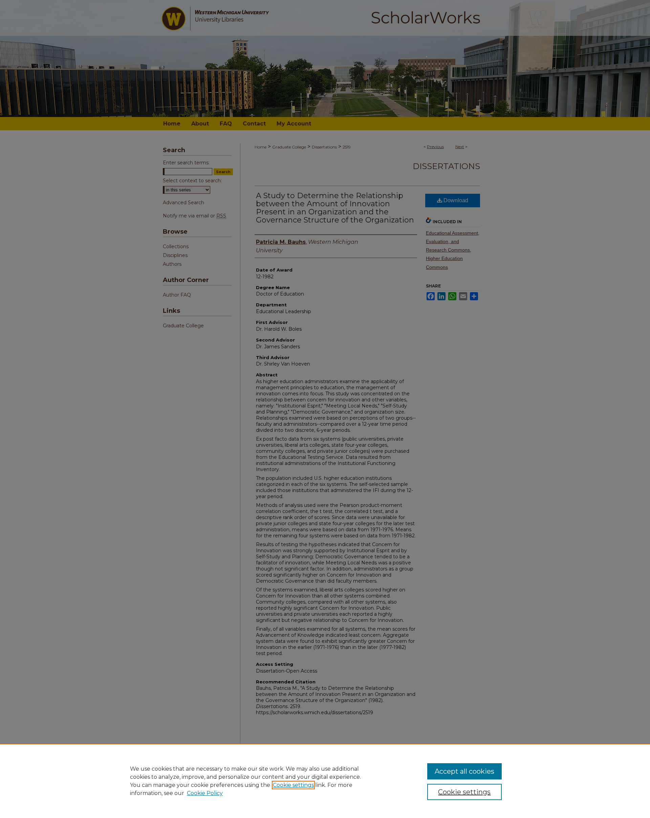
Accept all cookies (464, 771)
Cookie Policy (205, 793)
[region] (325, 781)
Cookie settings (293, 785)
